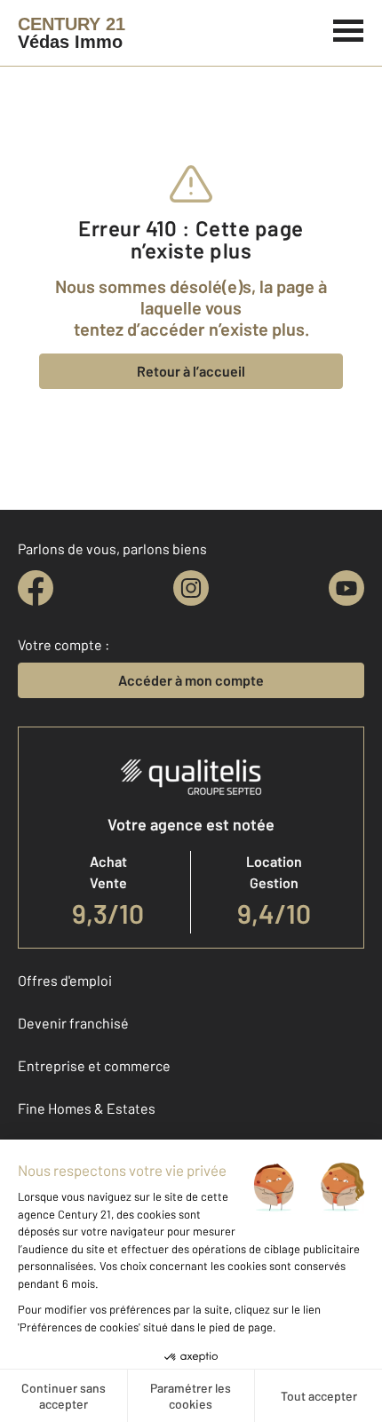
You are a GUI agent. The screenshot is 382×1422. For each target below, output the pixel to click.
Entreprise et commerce (94, 1065)
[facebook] (35, 588)
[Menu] (348, 28)
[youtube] (346, 588)
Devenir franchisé (73, 1022)
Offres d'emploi (65, 980)
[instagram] (191, 588)
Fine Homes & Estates (86, 1108)
